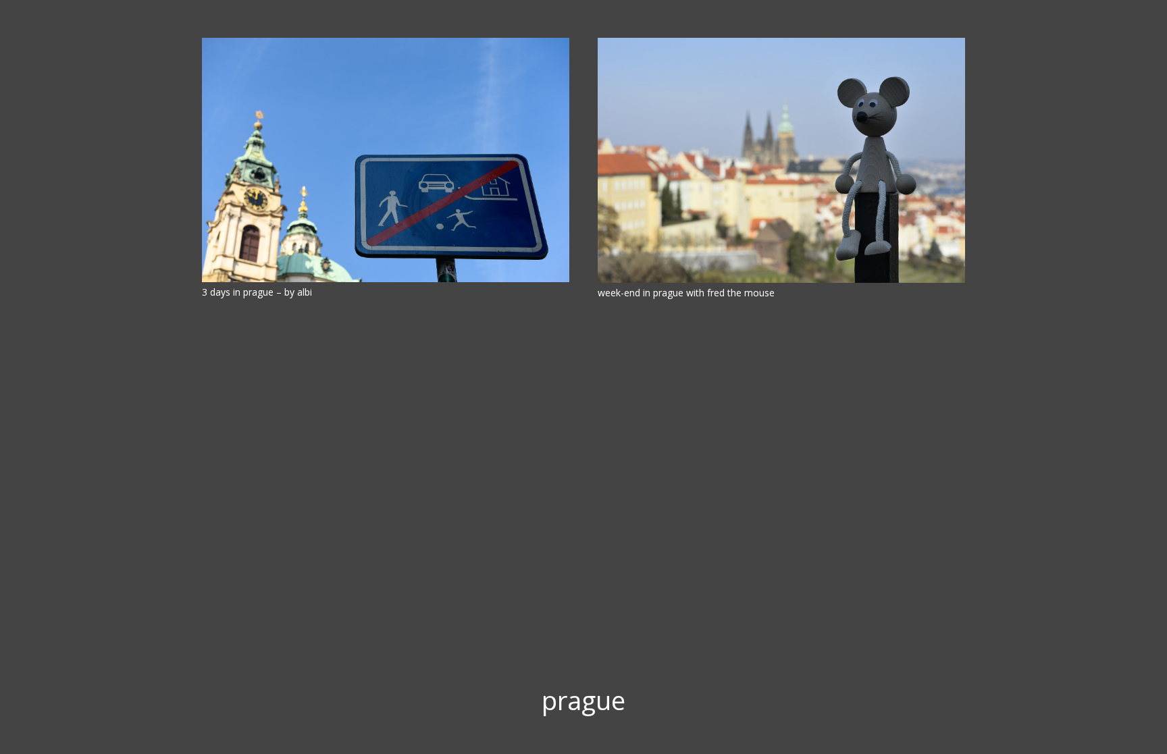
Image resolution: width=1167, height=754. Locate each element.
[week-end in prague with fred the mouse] (781, 160)
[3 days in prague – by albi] (385, 160)
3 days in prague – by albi (257, 292)
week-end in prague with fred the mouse (686, 292)
